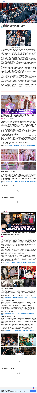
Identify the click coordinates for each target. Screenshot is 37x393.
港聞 (7, 24)
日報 (4, 24)
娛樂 (4, 93)
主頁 (2, 24)
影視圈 (7, 93)
